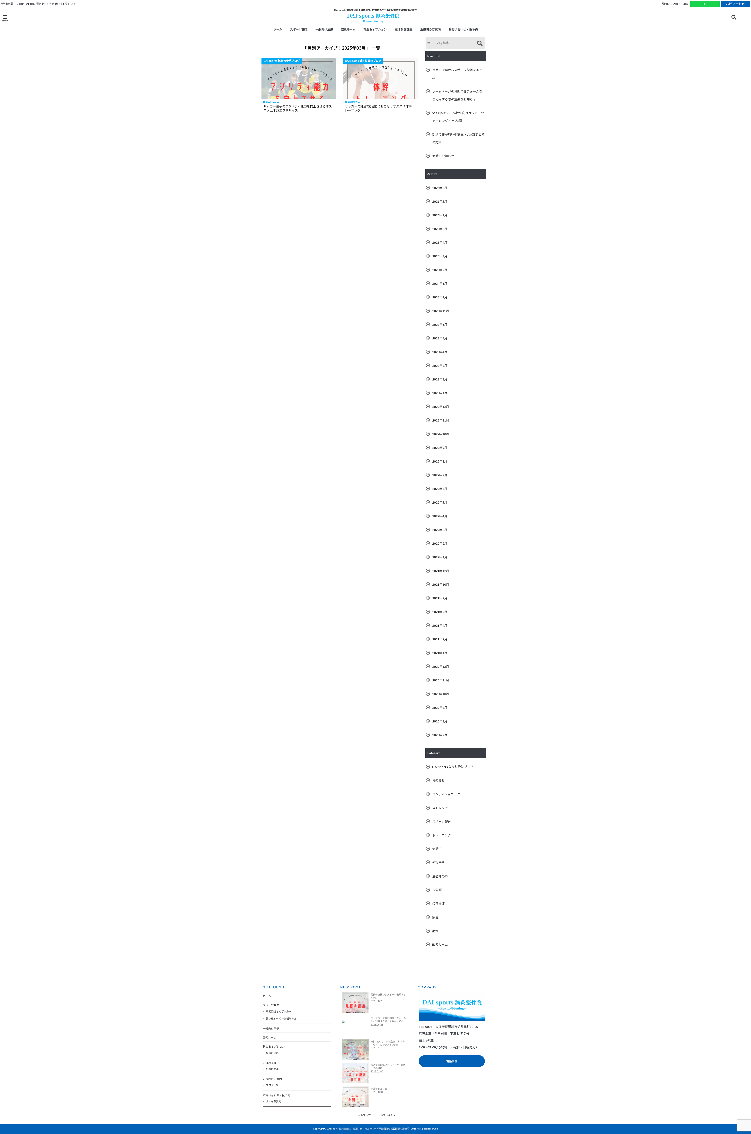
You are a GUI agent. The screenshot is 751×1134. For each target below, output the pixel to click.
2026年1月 (439, 215)
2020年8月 (439, 721)
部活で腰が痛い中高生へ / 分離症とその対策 (458, 138)
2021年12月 (440, 571)
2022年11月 (440, 420)
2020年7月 (439, 735)
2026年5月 (439, 201)
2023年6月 (439, 324)
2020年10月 (440, 694)
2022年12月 (440, 406)
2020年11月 (440, 680)
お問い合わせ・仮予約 (463, 29)
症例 (435, 931)
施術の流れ (272, 1052)
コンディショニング (446, 794)
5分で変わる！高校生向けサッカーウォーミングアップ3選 (458, 117)
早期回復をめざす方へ (278, 1011)
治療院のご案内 (430, 29)
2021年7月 (439, 598)
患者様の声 (440, 876)
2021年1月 (439, 653)
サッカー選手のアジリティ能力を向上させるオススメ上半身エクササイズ (297, 108)
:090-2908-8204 (676, 4)
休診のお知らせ (443, 156)
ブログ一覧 (272, 1085)
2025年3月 (439, 256)
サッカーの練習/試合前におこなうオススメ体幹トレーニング (380, 108)
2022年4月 (439, 516)
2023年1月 (439, 393)
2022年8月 (439, 461)
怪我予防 (438, 862)
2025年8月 (439, 229)
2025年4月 (439, 242)
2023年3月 (439, 365)
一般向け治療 (324, 29)
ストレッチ (440, 808)
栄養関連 (438, 903)
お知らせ (438, 780)
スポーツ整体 (441, 821)
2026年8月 (439, 188)
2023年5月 (439, 338)
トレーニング (441, 835)
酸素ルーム (348, 29)
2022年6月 (439, 488)
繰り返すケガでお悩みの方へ (282, 1018)
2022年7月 (439, 475)
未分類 (437, 890)
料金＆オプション (375, 29)
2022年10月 (440, 434)
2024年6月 (439, 283)
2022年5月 (439, 502)
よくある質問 (273, 1101)
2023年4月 (439, 352)
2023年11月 (440, 311)
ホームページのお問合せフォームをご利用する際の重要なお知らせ (457, 95)
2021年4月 (439, 625)
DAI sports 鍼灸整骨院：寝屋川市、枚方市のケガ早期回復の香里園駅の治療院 (368, 1128)
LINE (705, 4)
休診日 (437, 849)
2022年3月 (439, 530)
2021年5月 (439, 612)
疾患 (435, 917)
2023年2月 (439, 379)
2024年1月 (439, 297)
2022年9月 (439, 447)
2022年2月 (439, 543)
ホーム (277, 29)
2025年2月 (439, 270)
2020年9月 (439, 707)
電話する (451, 1061)
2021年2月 (439, 639)
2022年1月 (439, 557)
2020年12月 (440, 666)
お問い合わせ (735, 4)
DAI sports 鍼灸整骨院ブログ (452, 767)
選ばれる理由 (403, 29)
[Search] (479, 43)
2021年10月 (440, 584)
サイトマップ (363, 1115)
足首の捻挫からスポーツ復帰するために (457, 74)
